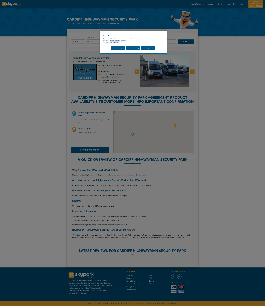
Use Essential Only (133, 48)
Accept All (148, 48)
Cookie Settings (118, 48)
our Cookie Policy (114, 42)
